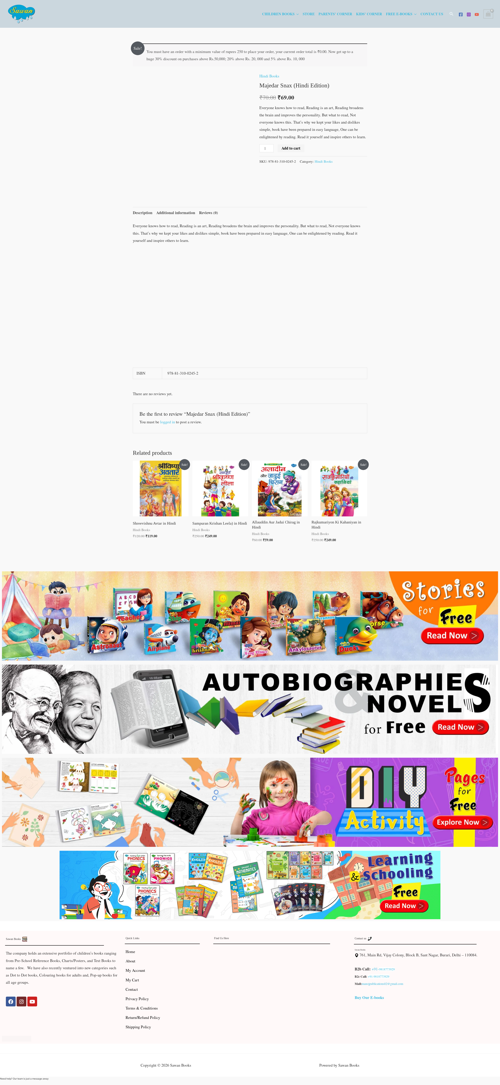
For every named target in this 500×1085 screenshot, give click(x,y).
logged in (167, 421)
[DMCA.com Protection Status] (16, 1038)
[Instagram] (468, 14)
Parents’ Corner (335, 13)
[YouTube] (476, 14)
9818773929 (387, 969)
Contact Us (432, 13)
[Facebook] (460, 14)
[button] (451, 13)
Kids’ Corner (369, 13)
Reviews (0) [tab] (208, 212)
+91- (375, 969)
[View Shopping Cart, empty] (488, 14)
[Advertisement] (250, 277)
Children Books (278, 13)
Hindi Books (269, 76)
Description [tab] (142, 212)
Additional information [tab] (175, 212)
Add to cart (290, 148)
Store (309, 13)
